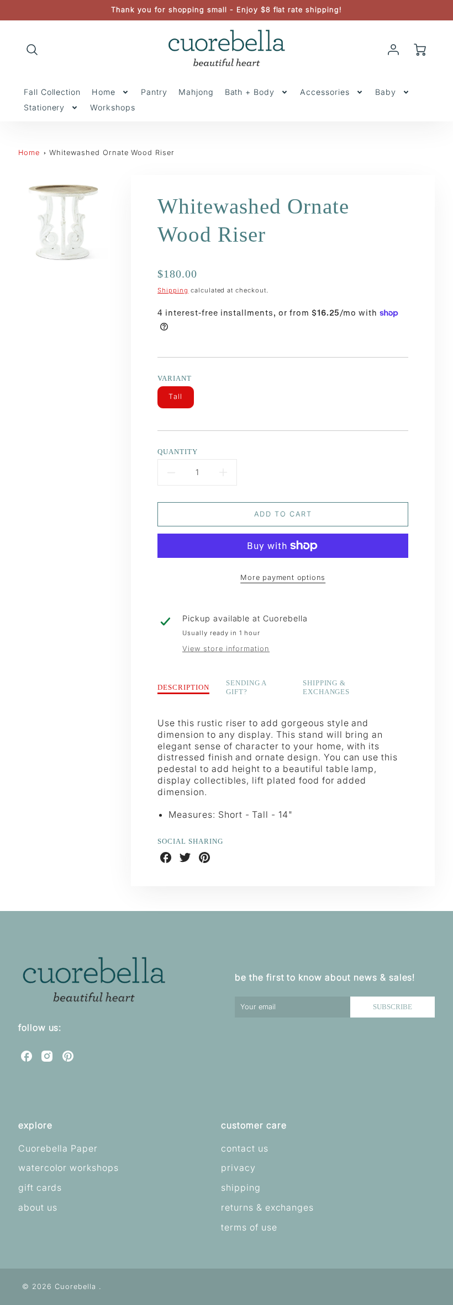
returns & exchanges (267, 1207)
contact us (244, 1148)
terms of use (249, 1227)
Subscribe (392, 1007)
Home (103, 92)
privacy (238, 1167)
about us (37, 1207)
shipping (241, 1187)
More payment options (282, 577)
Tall (175, 396)
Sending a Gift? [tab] (246, 687)
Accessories (325, 92)
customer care (253, 1125)
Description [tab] (183, 687)
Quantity (177, 452)
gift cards (40, 1187)
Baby (385, 92)
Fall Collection (52, 92)
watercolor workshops (68, 1167)
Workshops (112, 107)
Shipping (172, 290)
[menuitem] (52, 92)
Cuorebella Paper (58, 1148)
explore (35, 1125)
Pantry (154, 92)
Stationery (44, 107)
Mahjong (196, 92)
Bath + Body (250, 92)
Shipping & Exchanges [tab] (326, 687)
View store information (226, 648)
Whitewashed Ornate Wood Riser (112, 152)
